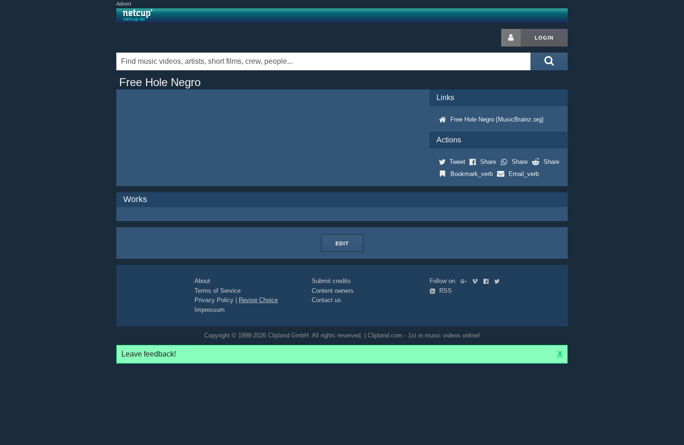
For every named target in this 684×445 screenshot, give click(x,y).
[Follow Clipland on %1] (465, 280)
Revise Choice (258, 300)
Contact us (326, 300)
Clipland (165, 38)
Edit (342, 243)
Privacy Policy (214, 300)
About (202, 280)
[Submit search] (549, 61)
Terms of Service (217, 290)
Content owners (333, 290)
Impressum (209, 309)
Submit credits (331, 280)
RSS (444, 290)
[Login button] (511, 38)
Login (544, 37)
